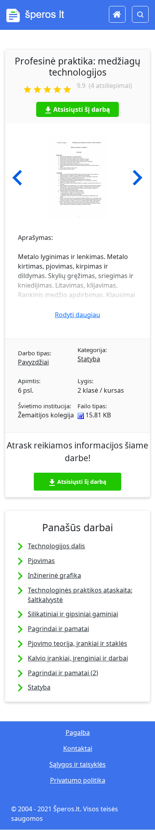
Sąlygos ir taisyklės (77, 764)
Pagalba (78, 732)
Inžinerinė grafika (54, 575)
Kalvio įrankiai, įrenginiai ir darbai (78, 658)
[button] (17, 178)
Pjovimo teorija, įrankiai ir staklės (77, 643)
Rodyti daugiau (77, 314)
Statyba (89, 359)
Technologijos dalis (56, 546)
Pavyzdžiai (33, 362)
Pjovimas (41, 560)
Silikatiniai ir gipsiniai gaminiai (73, 614)
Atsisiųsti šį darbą (81, 109)
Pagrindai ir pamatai (58, 628)
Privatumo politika (77, 780)
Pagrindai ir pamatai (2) (63, 672)
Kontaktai (77, 748)
